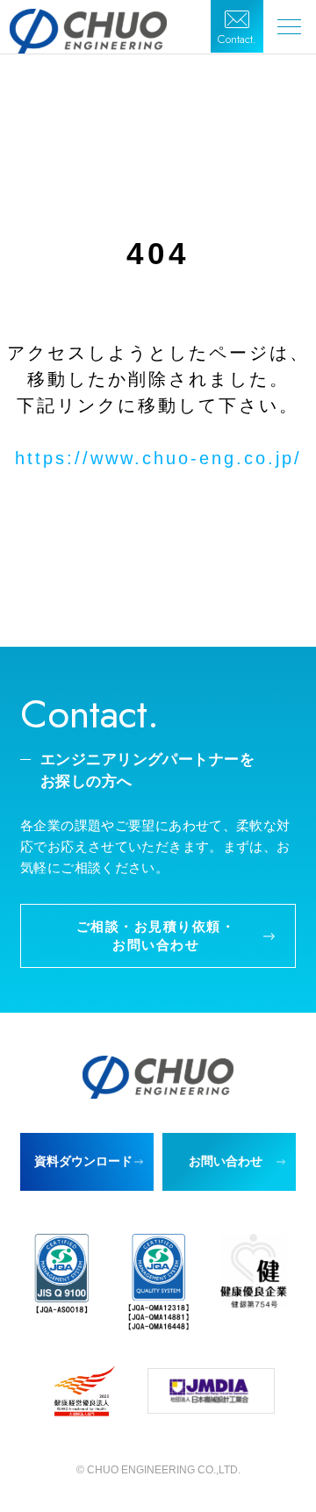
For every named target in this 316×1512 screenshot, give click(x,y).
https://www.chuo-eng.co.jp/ (158, 458)
